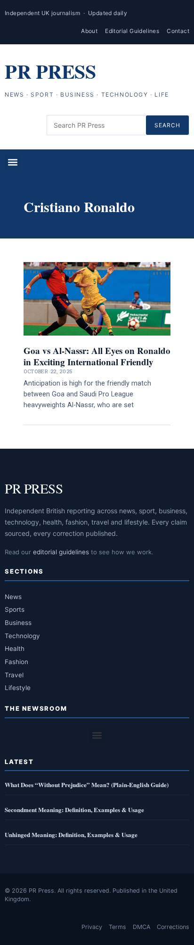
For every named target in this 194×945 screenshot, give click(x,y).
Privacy (91, 926)
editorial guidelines (61, 552)
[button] (12, 162)
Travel (14, 675)
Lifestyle (18, 687)
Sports (14, 609)
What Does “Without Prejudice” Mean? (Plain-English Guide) (87, 784)
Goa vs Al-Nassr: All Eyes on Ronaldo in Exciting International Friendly (97, 356)
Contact (178, 30)
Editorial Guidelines (132, 30)
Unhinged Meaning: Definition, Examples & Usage (71, 834)
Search (167, 125)
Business (18, 622)
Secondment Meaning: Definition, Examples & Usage (74, 809)
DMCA (141, 926)
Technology (22, 636)
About (89, 30)
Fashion (16, 662)
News (13, 596)
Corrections (173, 926)
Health (14, 648)
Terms (117, 926)
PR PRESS (50, 71)
